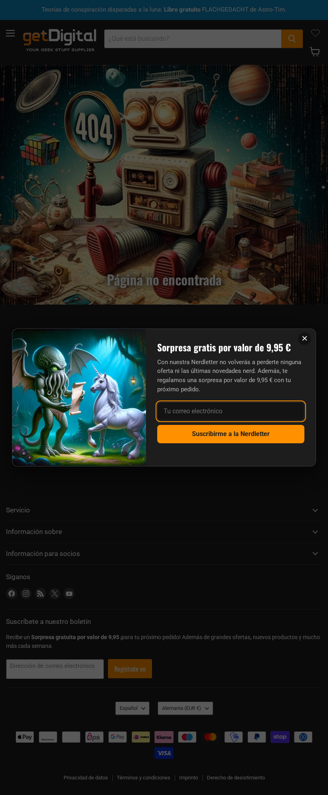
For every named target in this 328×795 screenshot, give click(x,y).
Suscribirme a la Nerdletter (231, 434)
